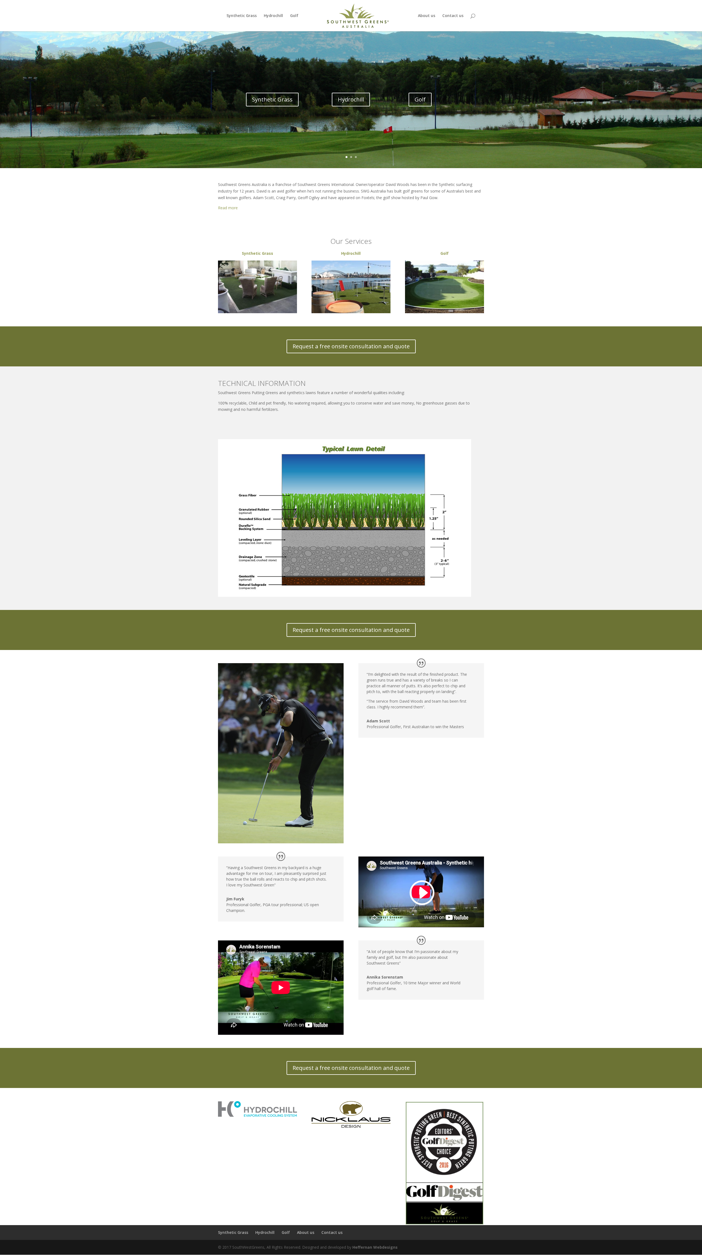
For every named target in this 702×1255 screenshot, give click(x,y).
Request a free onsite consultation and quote (351, 346)
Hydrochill (273, 16)
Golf (294, 16)
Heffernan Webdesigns (375, 1247)
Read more (228, 207)
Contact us (452, 16)
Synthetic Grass (242, 16)
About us (426, 16)
